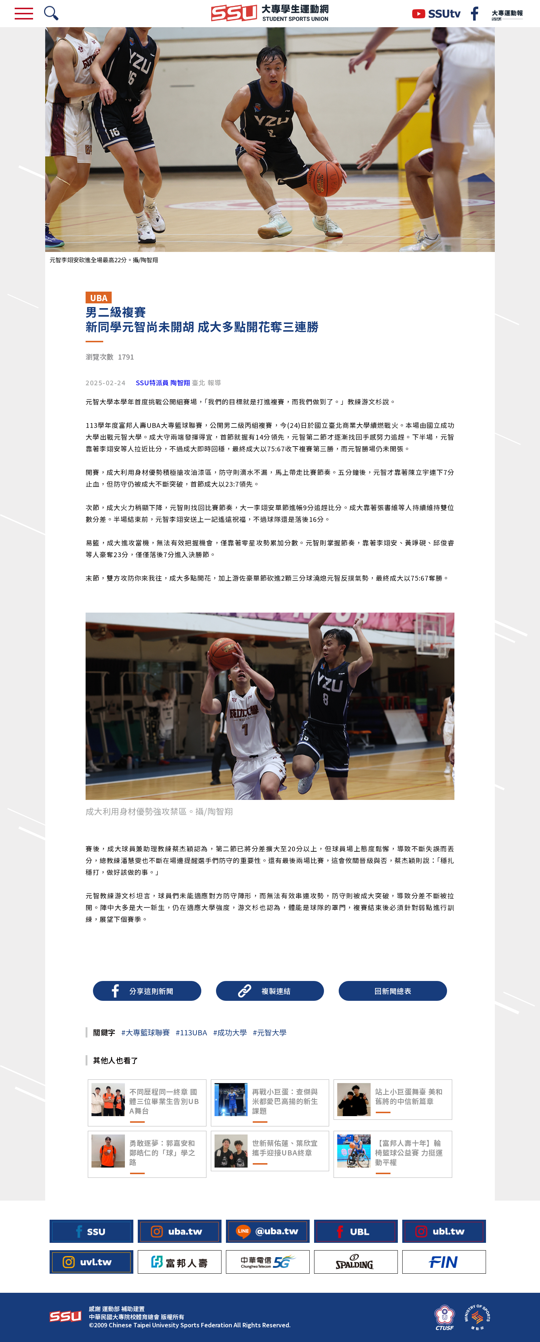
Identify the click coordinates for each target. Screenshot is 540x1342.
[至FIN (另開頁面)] (444, 1261)
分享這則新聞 (151, 991)
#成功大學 (230, 1032)
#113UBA (191, 1032)
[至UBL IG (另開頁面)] (444, 1231)
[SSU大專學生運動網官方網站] (270, 13)
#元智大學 (270, 1032)
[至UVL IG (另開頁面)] (91, 1261)
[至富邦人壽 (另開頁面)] (180, 1261)
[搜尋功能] (51, 13)
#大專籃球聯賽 (145, 1032)
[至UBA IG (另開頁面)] (180, 1231)
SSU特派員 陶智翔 (163, 382)
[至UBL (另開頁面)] (356, 1231)
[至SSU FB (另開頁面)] (91, 1231)
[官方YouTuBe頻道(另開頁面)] (436, 13)
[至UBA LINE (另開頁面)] (268, 1231)
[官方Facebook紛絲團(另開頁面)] (474, 14)
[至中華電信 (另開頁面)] (268, 1261)
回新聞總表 (393, 991)
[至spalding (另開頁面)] (356, 1261)
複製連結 (276, 991)
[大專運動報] (507, 14)
